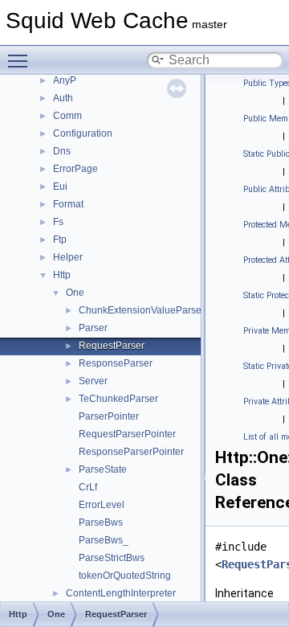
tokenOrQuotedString (125, 575)
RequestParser (111, 345)
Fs (58, 221)
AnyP (64, 80)
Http (62, 275)
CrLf (88, 487)
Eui (60, 186)
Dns (62, 151)
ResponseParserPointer (131, 451)
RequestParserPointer (127, 434)
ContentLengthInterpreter (121, 593)
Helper (68, 257)
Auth (63, 98)
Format (68, 204)
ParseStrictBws (111, 557)
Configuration (82, 133)
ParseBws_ (103, 540)
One (75, 292)
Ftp (60, 239)
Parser (93, 328)
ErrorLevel (101, 504)
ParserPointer (109, 416)
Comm (67, 115)
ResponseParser (116, 363)
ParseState (103, 469)
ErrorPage (75, 168)
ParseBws (101, 522)
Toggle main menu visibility (20, 60)
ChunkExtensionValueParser (142, 310)
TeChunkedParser (118, 398)
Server (93, 381)
